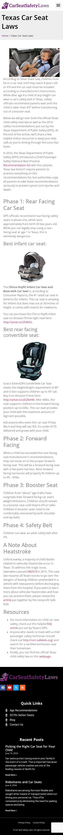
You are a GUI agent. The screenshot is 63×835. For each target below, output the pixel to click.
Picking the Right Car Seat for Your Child (30, 748)
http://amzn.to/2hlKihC (17, 322)
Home (5, 35)
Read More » (11, 775)
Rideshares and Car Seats (23, 782)
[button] (58, 5)
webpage (45, 656)
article (7, 600)
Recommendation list (16, 165)
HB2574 (32, 571)
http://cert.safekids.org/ (38, 640)
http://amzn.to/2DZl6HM (18, 400)
